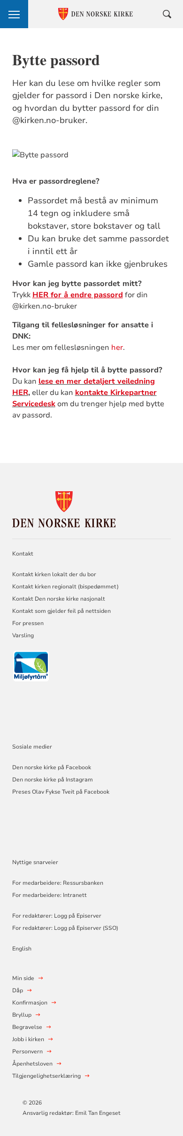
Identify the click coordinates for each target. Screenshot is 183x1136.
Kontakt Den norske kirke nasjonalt (58, 599)
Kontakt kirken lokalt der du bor (55, 574)
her (117, 347)
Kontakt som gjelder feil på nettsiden (61, 611)
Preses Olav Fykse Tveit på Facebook (60, 792)
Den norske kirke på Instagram (52, 779)
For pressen (28, 623)
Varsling (23, 635)
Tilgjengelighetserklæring (46, 1076)
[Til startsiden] (63, 508)
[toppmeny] (14, 14)
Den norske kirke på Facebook (51, 767)
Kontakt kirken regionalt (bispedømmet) (65, 586)
